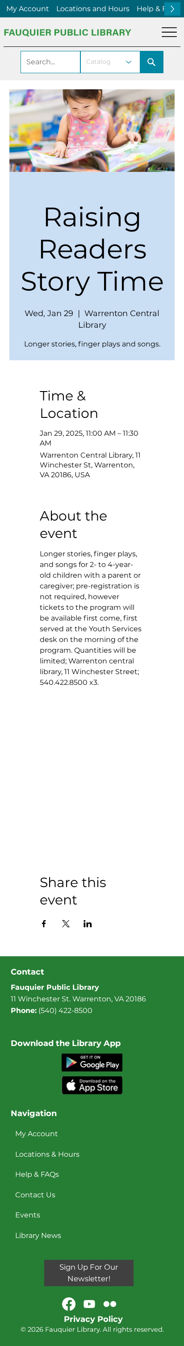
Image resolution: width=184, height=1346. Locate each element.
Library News (38, 1235)
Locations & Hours (47, 1154)
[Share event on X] (66, 923)
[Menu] (169, 32)
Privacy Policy (93, 1319)
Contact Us (35, 1195)
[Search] (151, 62)
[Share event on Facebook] (44, 923)
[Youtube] (89, 1304)
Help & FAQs (37, 1174)
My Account (36, 1133)
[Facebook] (68, 1304)
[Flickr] (110, 1304)
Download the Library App (66, 1043)
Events (27, 1215)
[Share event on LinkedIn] (88, 923)
